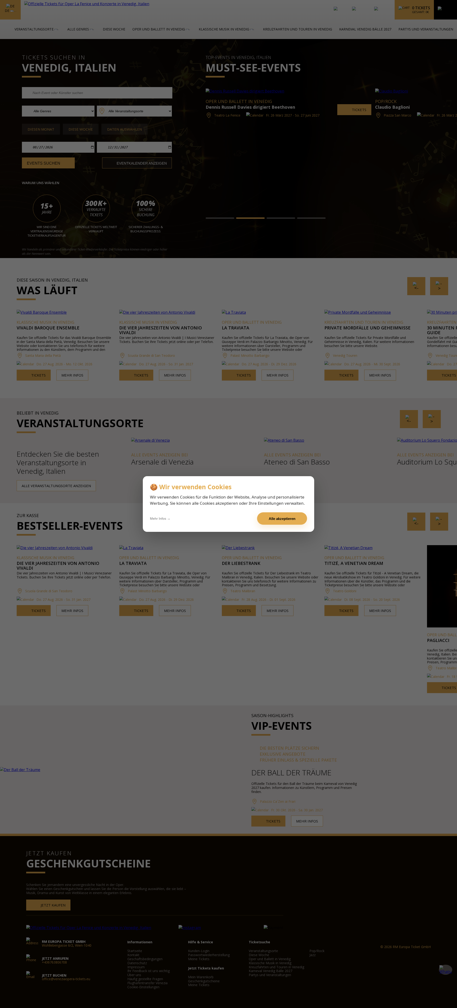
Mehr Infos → (160, 518)
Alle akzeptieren (282, 519)
